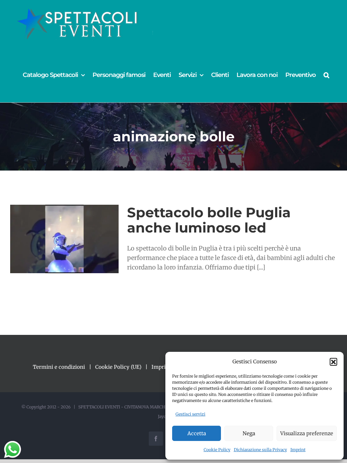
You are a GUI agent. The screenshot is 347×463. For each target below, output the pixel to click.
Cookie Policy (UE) (118, 367)
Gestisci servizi (190, 414)
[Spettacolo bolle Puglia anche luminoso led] (64, 239)
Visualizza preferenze (306, 433)
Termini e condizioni (59, 367)
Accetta (196, 433)
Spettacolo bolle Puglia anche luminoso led (209, 220)
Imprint (298, 449)
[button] (333, 361)
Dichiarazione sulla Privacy (260, 449)
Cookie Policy (217, 449)
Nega (249, 433)
